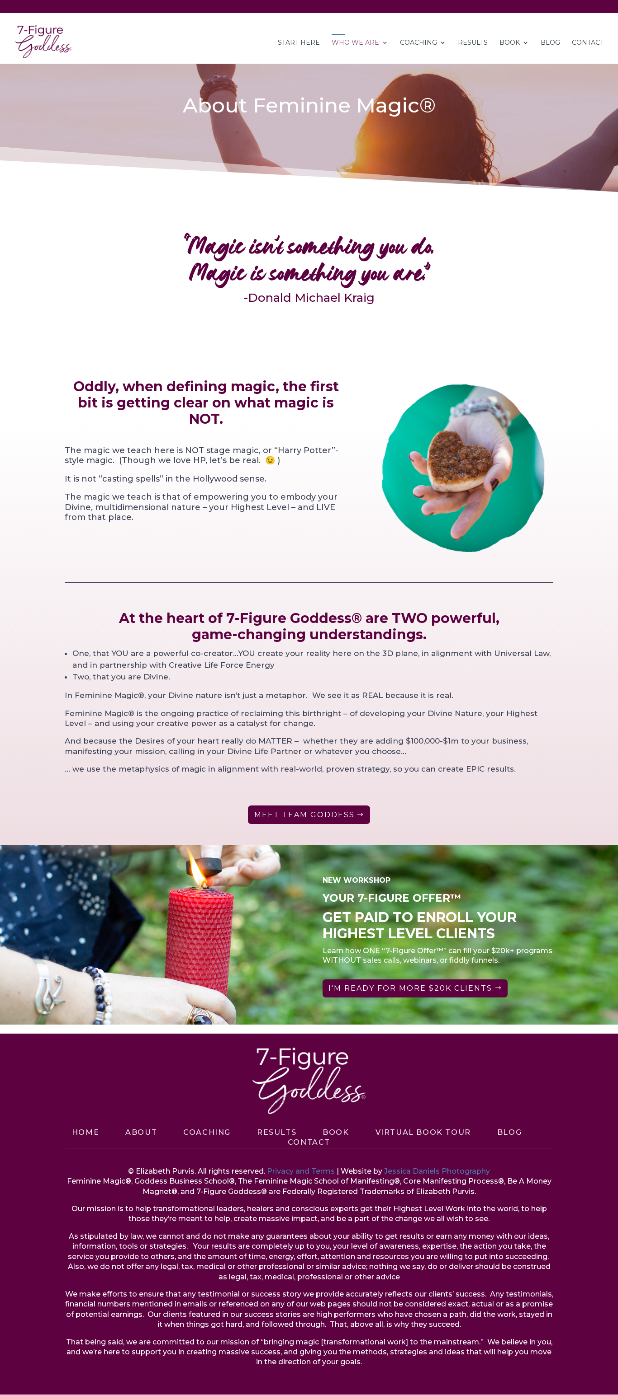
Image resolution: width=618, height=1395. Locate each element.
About (141, 1132)
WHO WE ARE (355, 43)
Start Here (299, 43)
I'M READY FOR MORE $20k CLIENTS (410, 988)
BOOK (336, 1132)
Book (509, 43)
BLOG (550, 43)
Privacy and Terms (301, 1171)
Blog (509, 1132)
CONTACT (588, 43)
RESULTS (473, 43)
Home (85, 1132)
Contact (309, 1142)
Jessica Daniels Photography (437, 1171)
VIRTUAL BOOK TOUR (423, 1132)
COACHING (418, 43)
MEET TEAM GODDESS (304, 814)
